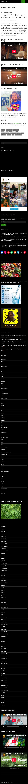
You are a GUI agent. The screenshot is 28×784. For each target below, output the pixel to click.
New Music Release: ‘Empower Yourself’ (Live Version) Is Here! (14, 236)
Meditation (3, 439)
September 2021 (4, 624)
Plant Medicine (4, 454)
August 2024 (3, 573)
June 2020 (3, 641)
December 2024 (4, 568)
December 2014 (4, 685)
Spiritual (2, 476)
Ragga (22, 133)
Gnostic (2, 403)
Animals (2, 369)
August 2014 (3, 692)
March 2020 (3, 648)
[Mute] (24, 726)
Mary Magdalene (4, 437)
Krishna (2, 425)
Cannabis (3, 381)
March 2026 (3, 536)
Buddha (2, 378)
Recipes (2, 464)
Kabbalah (3, 420)
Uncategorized (4, 488)
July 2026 (3, 529)
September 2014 (4, 690)
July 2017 (3, 668)
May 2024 (3, 575)
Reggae (10, 12)
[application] (14, 720)
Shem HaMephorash (5, 471)
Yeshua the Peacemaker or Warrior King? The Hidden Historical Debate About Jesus (13, 336)
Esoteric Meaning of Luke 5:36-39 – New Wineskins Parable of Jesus (13, 342)
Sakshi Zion (4, 1)
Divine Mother (4, 386)
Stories (2, 478)
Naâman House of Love (6, 131)
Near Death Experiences (6, 452)
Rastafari (6, 12)
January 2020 (3, 651)
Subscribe (3, 224)
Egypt (2, 390)
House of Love (9, 129)
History (2, 412)
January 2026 (3, 541)
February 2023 (4, 599)
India (2, 415)
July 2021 (3, 626)
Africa (2, 361)
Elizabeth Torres (4, 349)
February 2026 (4, 538)
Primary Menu (26, 1)
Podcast (2, 456)
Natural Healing (4, 447)
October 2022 (4, 604)
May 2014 (3, 700)
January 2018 (3, 661)
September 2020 (4, 634)
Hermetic (3, 408)
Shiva (2, 474)
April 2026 (3, 534)
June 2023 (3, 590)
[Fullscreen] (26, 726)
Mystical (2, 444)
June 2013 (3, 702)
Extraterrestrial (4, 398)
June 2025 (3, 558)
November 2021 (4, 619)
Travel (2, 486)
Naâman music (16, 131)
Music (2, 12)
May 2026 (3, 531)
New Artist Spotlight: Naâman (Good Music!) (14, 16)
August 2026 (3, 526)
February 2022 (4, 617)
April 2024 (3, 577)
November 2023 (4, 582)
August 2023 (3, 585)
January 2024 (3, 580)
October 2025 (4, 548)
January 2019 (3, 656)
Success (2, 481)
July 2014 (3, 695)
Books (2, 376)
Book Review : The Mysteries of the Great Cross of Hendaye (13, 243)
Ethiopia (2, 395)
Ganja (3, 129)
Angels (2, 364)
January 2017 (3, 680)
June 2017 (3, 670)
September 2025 (4, 551)
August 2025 (3, 553)
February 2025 (4, 563)
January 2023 (3, 602)
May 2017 (3, 673)
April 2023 (3, 595)
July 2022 (3, 609)
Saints (2, 469)
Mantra (2, 434)
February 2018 (4, 658)
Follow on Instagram (14, 208)
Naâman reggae (5, 133)
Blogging (2, 373)
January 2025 (3, 565)
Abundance (3, 359)
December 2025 (4, 543)
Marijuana (16, 129)
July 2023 (3, 587)
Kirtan (2, 422)
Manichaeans (3, 432)
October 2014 (4, 687)
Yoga (2, 496)
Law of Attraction (4, 427)
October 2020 (4, 631)
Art (1, 371)
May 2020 (3, 643)
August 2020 (3, 636)
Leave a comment (12, 20)
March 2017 (3, 675)
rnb (13, 134)
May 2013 (3, 704)
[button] (5, 186)
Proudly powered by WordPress (6, 782)
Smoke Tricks (18, 134)
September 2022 (4, 607)
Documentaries (4, 388)
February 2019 (4, 653)
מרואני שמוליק (3, 345)
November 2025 (4, 546)
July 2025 (3, 556)
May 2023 (3, 592)
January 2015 (3, 683)
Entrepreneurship (4, 393)
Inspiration (3, 417)
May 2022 (3, 614)
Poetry (2, 459)
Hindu (2, 410)
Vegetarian (3, 493)
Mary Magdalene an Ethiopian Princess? (14, 339)
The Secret (3, 483)
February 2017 (4, 678)
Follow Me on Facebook (7, 170)
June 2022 (3, 612)
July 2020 (3, 639)
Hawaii (2, 405)
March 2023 (3, 597)
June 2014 (3, 697)
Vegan (2, 491)
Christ (2, 383)
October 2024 (4, 570)
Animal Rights (4, 366)
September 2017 (4, 663)
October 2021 (4, 621)
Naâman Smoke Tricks (14, 133)
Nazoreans (3, 449)
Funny (2, 400)
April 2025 (3, 560)
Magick (2, 430)
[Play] (3, 726)
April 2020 (3, 646)
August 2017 (3, 665)
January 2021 (3, 629)
